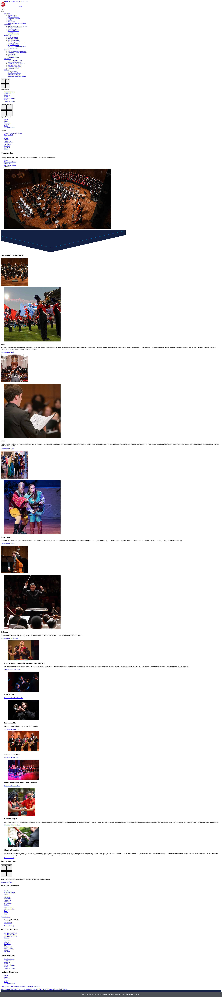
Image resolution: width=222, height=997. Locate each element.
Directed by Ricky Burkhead (12, 786)
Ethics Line (64, 989)
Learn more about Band (7, 352)
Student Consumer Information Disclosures (25, 989)
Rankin (6, 126)
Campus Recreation (13, 43)
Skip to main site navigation (8, 1)
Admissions (7, 24)
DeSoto (6, 119)
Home (6, 160)
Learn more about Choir (7, 448)
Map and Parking (9, 926)
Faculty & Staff (8, 135)
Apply (6, 894)
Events (6, 138)
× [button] (220, 993)
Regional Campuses (13, 45)
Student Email (8, 141)
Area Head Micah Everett (11, 729)
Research (6, 49)
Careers (6, 950)
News (5, 136)
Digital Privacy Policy (7, 989)
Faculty (10, 20)
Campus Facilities (12, 48)
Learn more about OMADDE (12, 669)
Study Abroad (11, 21)
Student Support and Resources (16, 42)
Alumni (6, 96)
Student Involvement (13, 40)
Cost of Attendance (13, 29)
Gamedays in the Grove (14, 73)
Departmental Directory (10, 162)
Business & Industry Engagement (17, 51)
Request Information (13, 34)
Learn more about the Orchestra (9, 638)
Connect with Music (6, 882)
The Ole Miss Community (15, 60)
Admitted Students (9, 92)
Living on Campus (13, 37)
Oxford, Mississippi (13, 38)
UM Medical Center (9, 127)
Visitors (6, 100)
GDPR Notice (41, 989)
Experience (7, 146)
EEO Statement (49, 989)
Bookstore (7, 951)
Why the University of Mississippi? (17, 26)
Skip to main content (21, 1)
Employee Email (8, 142)
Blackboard (7, 147)
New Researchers (12, 56)
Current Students (8, 93)
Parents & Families (9, 98)
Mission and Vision (13, 68)
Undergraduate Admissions (15, 27)
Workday (6, 149)
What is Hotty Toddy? (14, 74)
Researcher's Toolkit (13, 57)
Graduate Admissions (13, 31)
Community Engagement (14, 66)
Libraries (6, 139)
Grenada (6, 124)
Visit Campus (11, 32)
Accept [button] (138, 994)
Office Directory (8, 908)
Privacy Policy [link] (125, 994)
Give (20, 6)
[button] (1, 11)
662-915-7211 (8, 923)
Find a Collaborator (13, 54)
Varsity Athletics (12, 71)
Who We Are (7, 59)
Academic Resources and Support (17, 23)
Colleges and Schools (13, 17)
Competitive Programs (14, 18)
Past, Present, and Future (14, 65)
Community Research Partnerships (17, 52)
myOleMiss (7, 144)
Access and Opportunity (14, 62)
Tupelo (6, 121)
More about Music (9, 858)
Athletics (6, 70)
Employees (7, 95)
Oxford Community (9, 101)
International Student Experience (16, 46)
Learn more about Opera (7, 543)
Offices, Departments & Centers (13, 133)
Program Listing (12, 15)
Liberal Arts (7, 163)
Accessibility (57, 989)
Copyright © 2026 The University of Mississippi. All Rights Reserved (20, 986)
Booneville (7, 123)
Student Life (7, 35)
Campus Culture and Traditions (16, 63)
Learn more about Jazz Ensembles (13, 698)
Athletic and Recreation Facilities (17, 76)
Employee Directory (9, 909)
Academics (7, 13)
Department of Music (10, 165)
